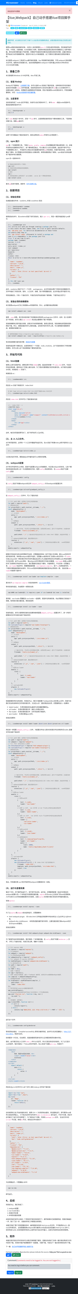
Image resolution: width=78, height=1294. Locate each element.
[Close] (69, 10)
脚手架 (42, 28)
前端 (16, 28)
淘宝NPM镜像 (30, 342)
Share (24, 33)
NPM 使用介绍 (31, 184)
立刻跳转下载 (24, 85)
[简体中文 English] (45, 1288)
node (29, 28)
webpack (36, 28)
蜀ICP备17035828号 (44, 1286)
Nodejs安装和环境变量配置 (26, 92)
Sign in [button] (10, 1272)
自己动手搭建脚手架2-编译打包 (22, 1246)
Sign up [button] (18, 1272)
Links (53, 1286)
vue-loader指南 (44, 582)
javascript (22, 28)
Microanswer (12, 2)
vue (12, 28)
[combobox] (45, 1288)
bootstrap (35, 1284)
